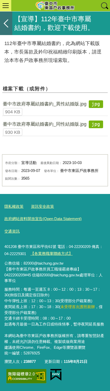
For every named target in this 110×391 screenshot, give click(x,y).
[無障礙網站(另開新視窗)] (26, 376)
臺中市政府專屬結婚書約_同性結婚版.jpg (44, 124)
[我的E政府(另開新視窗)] (55, 375)
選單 (5, 5)
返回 (6, 23)
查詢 (104, 5)
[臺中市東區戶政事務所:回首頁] (55, 5)
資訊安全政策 (42, 206)
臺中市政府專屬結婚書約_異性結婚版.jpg (44, 103)
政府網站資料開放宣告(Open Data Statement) (43, 218)
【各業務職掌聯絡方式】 (51, 253)
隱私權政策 (14, 206)
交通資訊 (12, 231)
